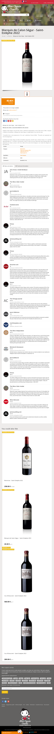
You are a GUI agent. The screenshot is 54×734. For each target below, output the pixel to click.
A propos (3, 704)
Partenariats (32, 704)
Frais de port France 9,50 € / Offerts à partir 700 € (13, 2)
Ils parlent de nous (39, 704)
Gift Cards (41, 2)
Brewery (30, 20)
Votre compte (41, 16)
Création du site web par (23, 732)
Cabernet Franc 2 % (24, 151)
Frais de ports (46, 704)
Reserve (38, 20)
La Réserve (9, 36)
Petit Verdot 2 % (23, 152)
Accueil (3, 36)
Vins (6, 20)
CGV (24, 704)
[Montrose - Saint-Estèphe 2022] (27, 459)
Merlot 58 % (22, 148)
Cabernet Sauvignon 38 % (25, 150)
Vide (50, 16)
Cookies (27, 704)
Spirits (23, 20)
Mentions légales (18, 704)
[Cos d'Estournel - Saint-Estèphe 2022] (27, 575)
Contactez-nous (50, 2)
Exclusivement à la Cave (25, 24)
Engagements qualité (10, 704)
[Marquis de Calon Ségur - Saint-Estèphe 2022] (27, 517)
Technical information (22, 166)
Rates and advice (8, 166)
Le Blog (45, 2)
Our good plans (9, 24)
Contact (3, 706)
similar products (12, 110)
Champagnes (14, 20)
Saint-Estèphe (23, 155)
